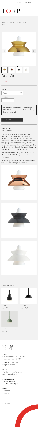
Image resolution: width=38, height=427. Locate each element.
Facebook (6, 391)
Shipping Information (9, 381)
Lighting (11, 22)
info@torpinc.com (8, 365)
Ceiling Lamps (22, 22)
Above (3, 306)
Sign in (25, 2)
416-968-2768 (13, 363)
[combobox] (17, 3)
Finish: (3, 89)
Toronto (5, 359)
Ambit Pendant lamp (8, 329)
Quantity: (4, 97)
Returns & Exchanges (10, 384)
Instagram (6, 393)
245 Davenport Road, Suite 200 (13, 357)
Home (3, 22)
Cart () (30, 2)
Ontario (11, 359)
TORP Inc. (9, 404)
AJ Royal (23, 306)
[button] (4, 51)
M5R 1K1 (18, 359)
